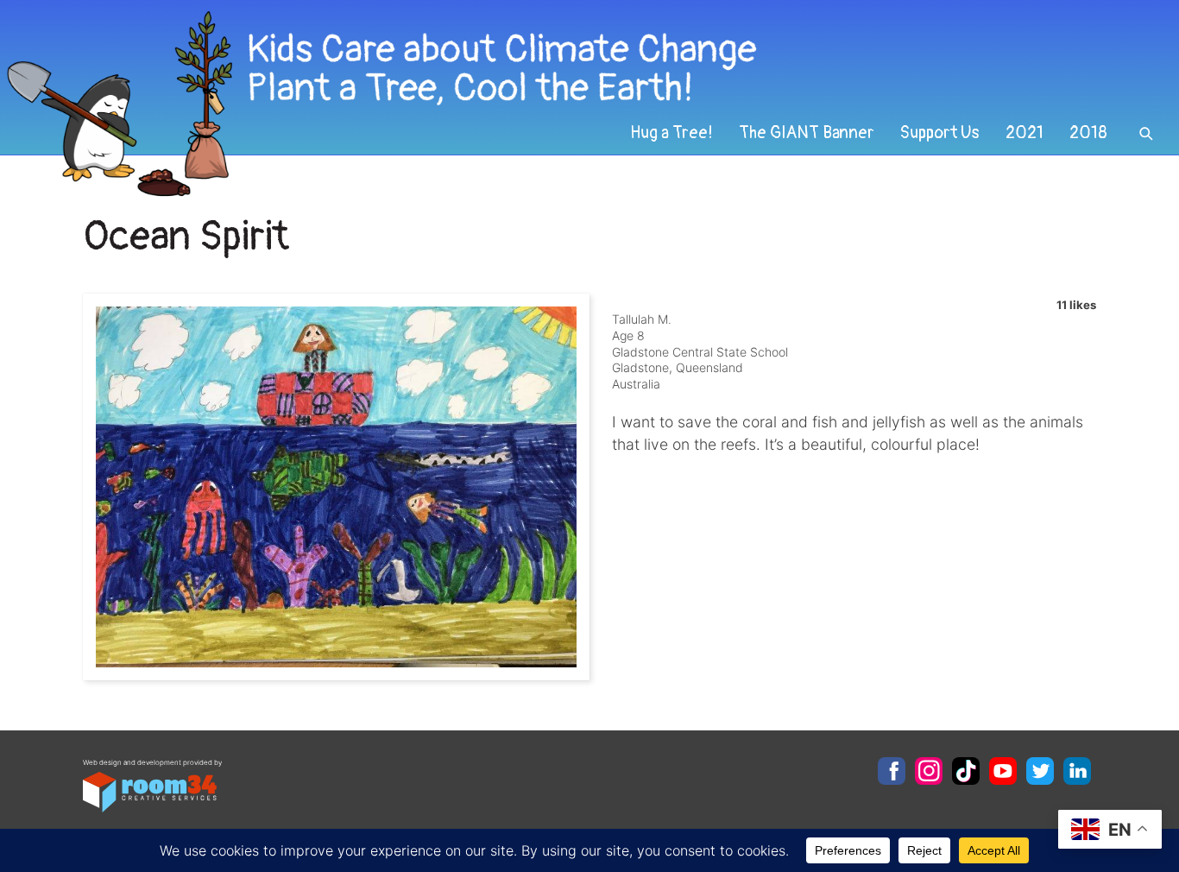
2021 (1024, 133)
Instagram (929, 771)
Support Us (940, 133)
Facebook (891, 771)
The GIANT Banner (806, 133)
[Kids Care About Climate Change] (478, 104)
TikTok (966, 771)
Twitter (1040, 771)
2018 (1088, 133)
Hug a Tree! (671, 133)
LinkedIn (1077, 771)
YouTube (1003, 771)
